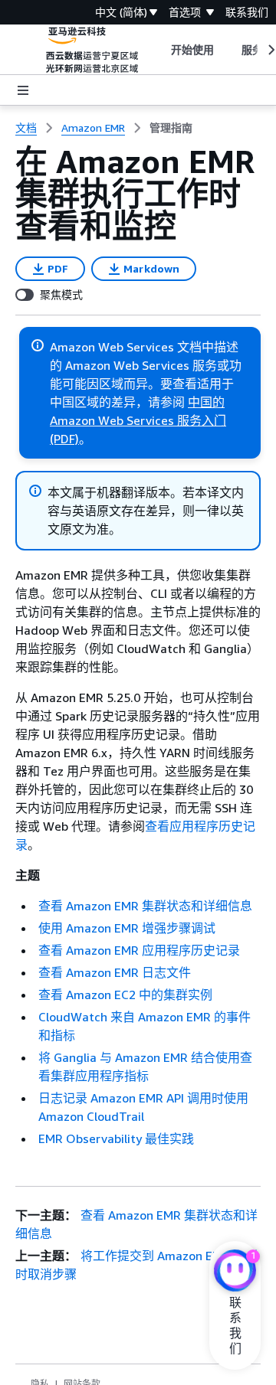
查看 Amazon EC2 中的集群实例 (125, 994)
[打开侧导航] (23, 90)
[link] (171, 128)
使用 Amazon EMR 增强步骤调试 (126, 928)
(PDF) (64, 438)
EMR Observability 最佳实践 (116, 1138)
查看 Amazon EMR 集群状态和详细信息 (145, 905)
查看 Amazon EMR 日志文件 (114, 972)
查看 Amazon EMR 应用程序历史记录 (139, 950)
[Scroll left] (159, 50)
